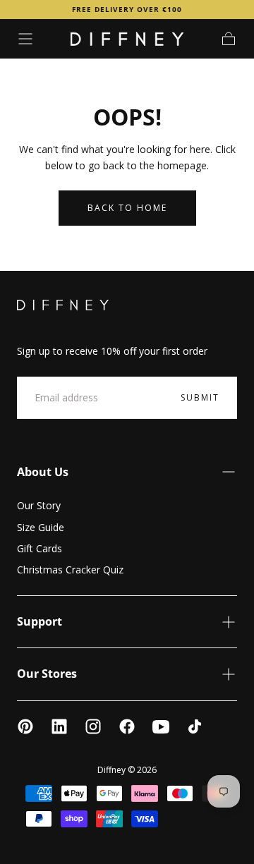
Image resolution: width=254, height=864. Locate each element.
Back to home (127, 208)
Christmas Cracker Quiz (70, 569)
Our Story (39, 505)
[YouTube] (160, 726)
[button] (25, 38)
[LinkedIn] (59, 726)
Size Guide (40, 527)
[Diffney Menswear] (63, 305)
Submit (200, 397)
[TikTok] (194, 726)
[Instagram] (93, 726)
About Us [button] (42, 472)
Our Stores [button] (47, 673)
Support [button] (39, 621)
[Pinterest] (25, 726)
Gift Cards (39, 548)
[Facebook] (127, 726)
